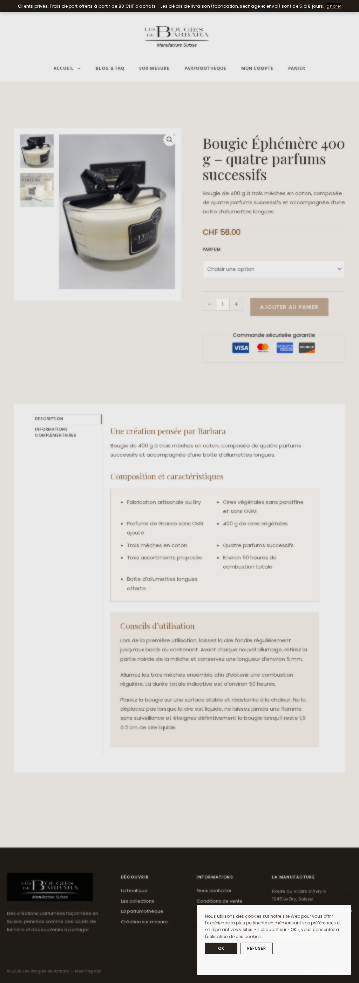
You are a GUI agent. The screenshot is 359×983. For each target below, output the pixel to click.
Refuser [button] (256, 948)
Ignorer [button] (333, 6)
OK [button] (221, 948)
